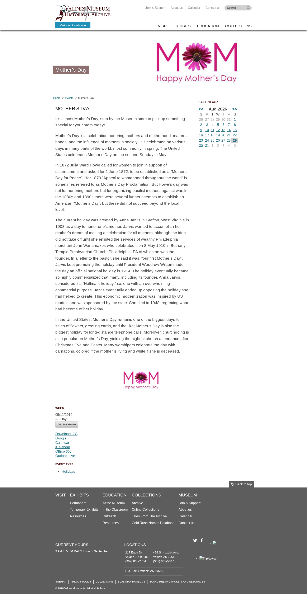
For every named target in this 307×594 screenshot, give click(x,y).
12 (218, 130)
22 (235, 135)
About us (177, 7)
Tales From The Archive (149, 516)
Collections (238, 26)
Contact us (213, 7)
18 (212, 135)
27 (207, 120)
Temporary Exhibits (84, 509)
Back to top (243, 484)
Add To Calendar (67, 424)
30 (223, 120)
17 (207, 135)
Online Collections (145, 509)
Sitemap (60, 581)
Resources (78, 516)
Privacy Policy (81, 581)
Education (208, 26)
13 (223, 130)
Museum (188, 495)
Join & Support (155, 7)
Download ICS (66, 434)
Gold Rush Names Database (153, 523)
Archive (137, 503)
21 (229, 135)
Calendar (194, 7)
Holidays (68, 471)
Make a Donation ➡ (73, 25)
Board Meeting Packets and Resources (177, 581)
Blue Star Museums (131, 581)
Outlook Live (65, 456)
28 (212, 120)
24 (207, 140)
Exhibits (182, 26)
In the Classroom (115, 509)
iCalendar (62, 447)
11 (212, 130)
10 (207, 130)
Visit (162, 26)
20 (223, 135)
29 (218, 120)
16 (201, 135)
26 (201, 120)
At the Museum (114, 503)
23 (201, 140)
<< (200, 109)
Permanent (78, 503)
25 (212, 140)
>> (234, 109)
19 (218, 135)
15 (235, 130)
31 (229, 120)
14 (229, 130)
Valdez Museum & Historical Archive (83, 12)
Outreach (109, 516)
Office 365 (63, 451)
